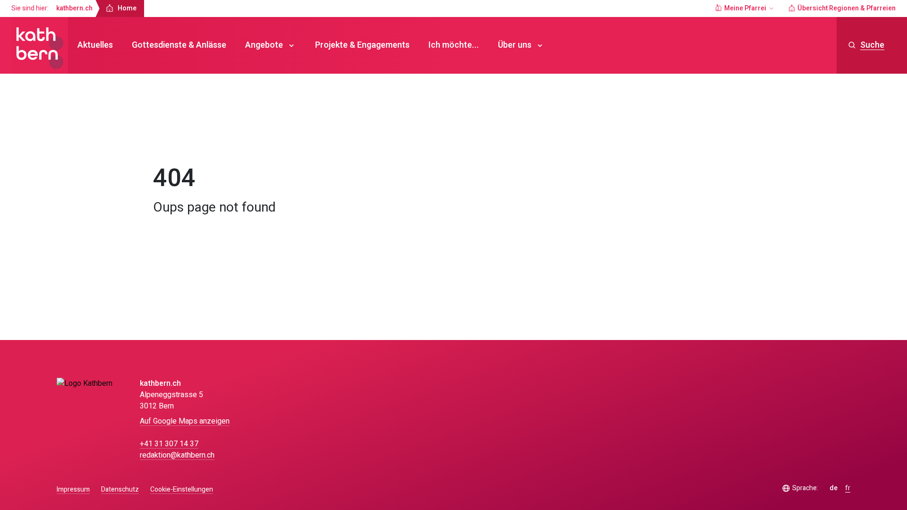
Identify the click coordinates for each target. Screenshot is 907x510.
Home (171, 139)
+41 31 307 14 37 (169, 444)
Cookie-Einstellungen (181, 489)
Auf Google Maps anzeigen (185, 421)
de (834, 488)
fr (847, 488)
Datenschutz (120, 489)
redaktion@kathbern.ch (177, 455)
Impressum (73, 489)
